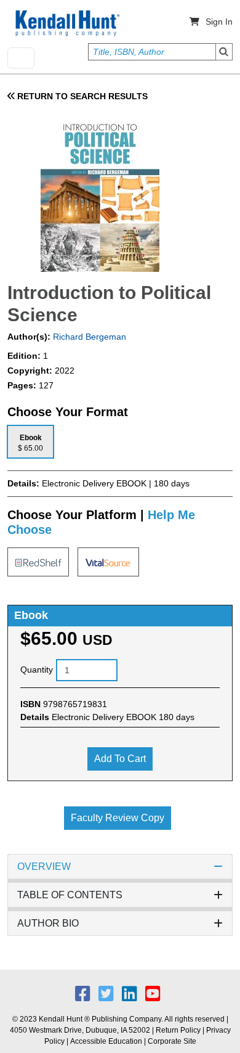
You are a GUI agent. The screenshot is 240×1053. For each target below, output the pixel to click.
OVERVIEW (44, 866)
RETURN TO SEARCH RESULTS (81, 96)
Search (224, 51)
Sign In (219, 22)
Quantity (36, 669)
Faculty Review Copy (117, 818)
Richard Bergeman (88, 337)
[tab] (30, 441)
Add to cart (120, 758)
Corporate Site (172, 1041)
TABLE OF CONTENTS (69, 895)
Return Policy (178, 1030)
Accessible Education (106, 1041)
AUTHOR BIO (48, 923)
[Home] (66, 23)
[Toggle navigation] (20, 57)
